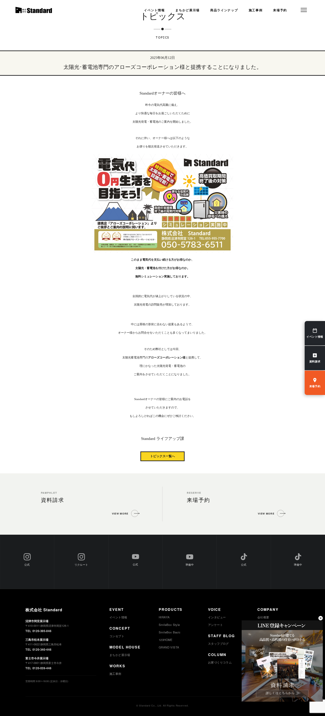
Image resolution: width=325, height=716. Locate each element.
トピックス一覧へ (162, 456)
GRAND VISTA (169, 647)
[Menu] (304, 10)
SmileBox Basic (169, 632)
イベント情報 (154, 10)
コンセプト (116, 636)
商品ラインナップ (224, 10)
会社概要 (263, 617)
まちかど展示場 (187, 10)
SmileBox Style (169, 625)
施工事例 (256, 10)
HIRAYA (164, 617)
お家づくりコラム (220, 662)
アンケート (215, 625)
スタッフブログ (218, 643)
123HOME (166, 640)
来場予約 (280, 10)
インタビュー (217, 617)
